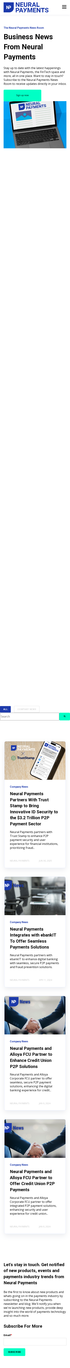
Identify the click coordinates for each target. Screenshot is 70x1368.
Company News (26, 709)
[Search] (64, 716)
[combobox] (29, 716)
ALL (5, 709)
